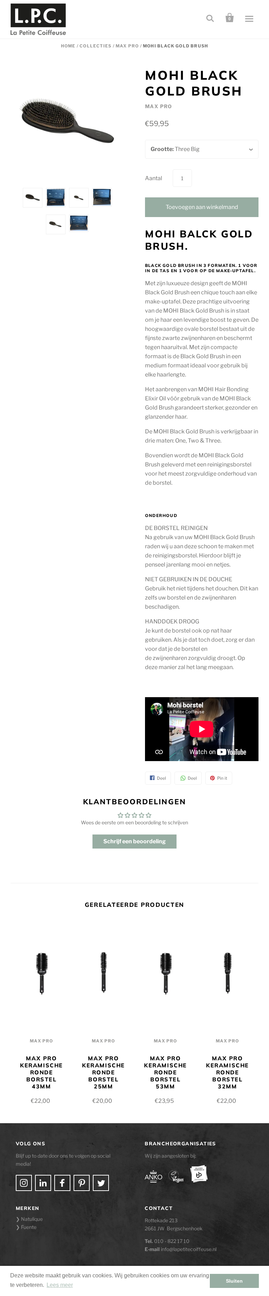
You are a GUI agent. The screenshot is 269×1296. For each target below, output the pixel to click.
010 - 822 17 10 (171, 1241)
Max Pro (127, 45)
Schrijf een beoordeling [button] (134, 841)
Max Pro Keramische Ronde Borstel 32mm (227, 1072)
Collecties (95, 45)
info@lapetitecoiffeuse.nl (188, 1249)
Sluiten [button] (234, 1281)
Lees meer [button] (60, 1285)
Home (68, 45)
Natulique (32, 1219)
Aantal (153, 178)
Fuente (28, 1227)
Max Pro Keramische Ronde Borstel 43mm (41, 1072)
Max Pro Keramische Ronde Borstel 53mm (165, 1072)
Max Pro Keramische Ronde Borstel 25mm (103, 1072)
